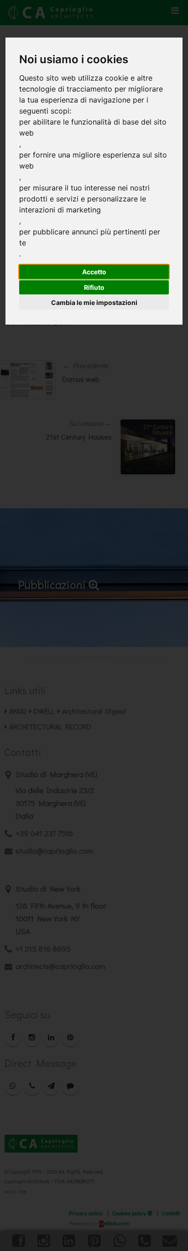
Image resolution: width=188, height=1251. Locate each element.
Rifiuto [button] (94, 287)
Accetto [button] (94, 272)
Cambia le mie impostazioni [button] (94, 302)
